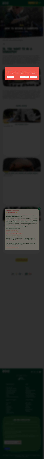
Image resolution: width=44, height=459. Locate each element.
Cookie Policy (34, 73)
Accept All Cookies (33, 76)
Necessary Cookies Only (24, 76)
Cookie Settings (10, 76)
